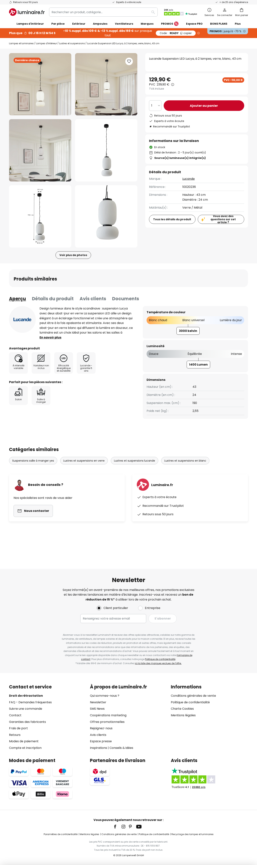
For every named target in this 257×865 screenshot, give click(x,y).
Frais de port (18, 728)
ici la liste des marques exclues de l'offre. (158, 663)
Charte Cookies (182, 708)
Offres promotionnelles (107, 722)
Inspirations (98, 748)
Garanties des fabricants (27, 722)
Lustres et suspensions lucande (134, 461)
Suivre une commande (25, 708)
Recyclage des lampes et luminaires (192, 834)
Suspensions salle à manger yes (33, 461)
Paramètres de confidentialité (61, 834)
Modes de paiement (24, 741)
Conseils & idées (121, 748)
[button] (40, 150)
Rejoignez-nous (101, 728)
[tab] (17, 298)
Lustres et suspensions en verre (84, 461)
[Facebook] (117, 826)
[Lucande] (22, 319)
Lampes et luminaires (21, 43)
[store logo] (27, 12)
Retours (15, 735)
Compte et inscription (25, 748)
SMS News (97, 708)
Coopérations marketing (108, 715)
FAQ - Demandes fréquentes (30, 702)
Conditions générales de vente (193, 696)
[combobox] (103, 12)
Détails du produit (53, 299)
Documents (125, 299)
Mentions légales (183, 715)
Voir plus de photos (73, 255)
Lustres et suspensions (72, 43)
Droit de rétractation (26, 696)
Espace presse (101, 741)
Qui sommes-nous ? (104, 696)
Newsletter (98, 702)
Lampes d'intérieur (46, 43)
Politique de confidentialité (160, 659)
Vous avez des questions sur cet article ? (223, 219)
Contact (15, 715)
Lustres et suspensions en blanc (185, 461)
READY (176, 33)
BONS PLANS (218, 24)
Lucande (188, 179)
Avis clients (93, 299)
